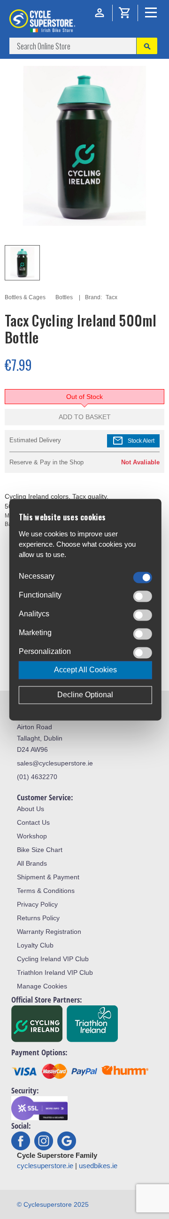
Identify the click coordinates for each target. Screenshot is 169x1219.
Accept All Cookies (85, 670)
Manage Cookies (42, 986)
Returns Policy (38, 918)
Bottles (64, 297)
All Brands (32, 863)
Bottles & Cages (25, 297)
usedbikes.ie (98, 1166)
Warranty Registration (49, 931)
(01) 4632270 (37, 777)
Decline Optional (85, 695)
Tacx (111, 297)
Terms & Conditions (46, 890)
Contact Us (33, 822)
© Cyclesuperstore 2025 (53, 1204)
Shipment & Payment (48, 877)
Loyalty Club (35, 945)
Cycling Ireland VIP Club (53, 959)
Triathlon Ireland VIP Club (55, 972)
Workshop (32, 836)
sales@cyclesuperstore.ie (55, 763)
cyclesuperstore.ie (45, 1166)
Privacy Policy (37, 904)
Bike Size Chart (39, 849)
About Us (30, 809)
